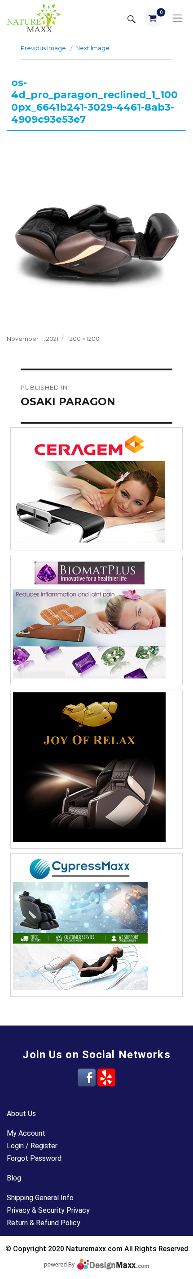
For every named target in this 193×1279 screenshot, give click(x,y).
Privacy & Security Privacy (48, 1210)
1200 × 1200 (84, 338)
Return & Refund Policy (43, 1223)
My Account (26, 1133)
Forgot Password (34, 1158)
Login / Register (32, 1146)
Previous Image (43, 48)
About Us (21, 1113)
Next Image (92, 48)
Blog (14, 1178)
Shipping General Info (40, 1197)
